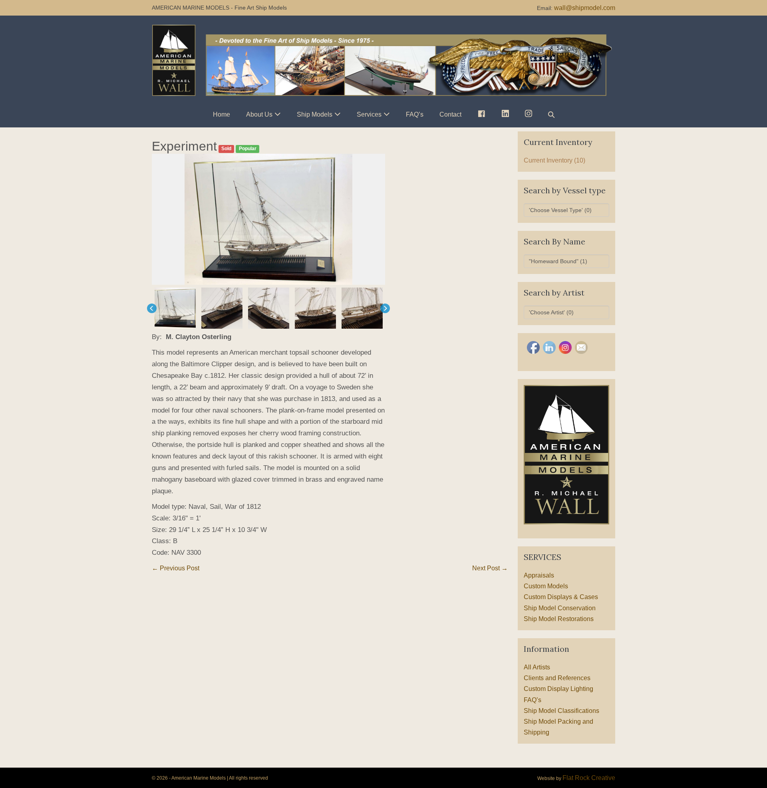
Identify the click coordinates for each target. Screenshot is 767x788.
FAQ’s (414, 114)
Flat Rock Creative (588, 777)
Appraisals (539, 575)
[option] (268, 219)
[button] (551, 114)
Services (369, 114)
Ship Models (314, 114)
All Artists (537, 667)
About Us (259, 114)
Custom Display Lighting (558, 688)
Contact (450, 114)
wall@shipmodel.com (584, 7)
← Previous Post (175, 568)
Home (221, 114)
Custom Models (546, 586)
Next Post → (490, 568)
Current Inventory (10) (554, 160)
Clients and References (557, 678)
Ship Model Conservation (560, 608)
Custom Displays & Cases (561, 596)
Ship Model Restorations (559, 618)
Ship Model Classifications (561, 710)
